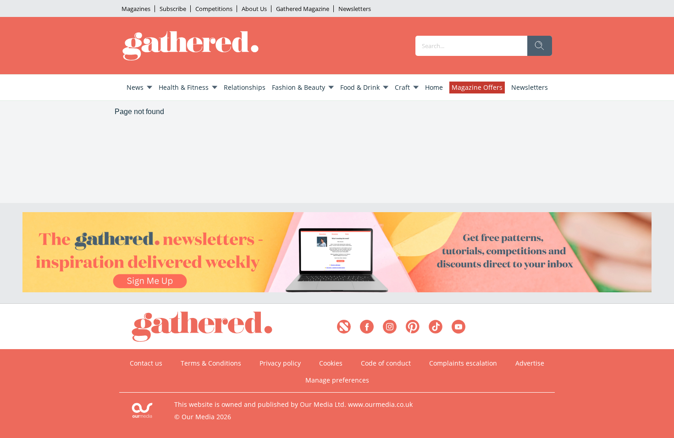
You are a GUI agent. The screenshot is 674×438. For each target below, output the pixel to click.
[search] (539, 46)
